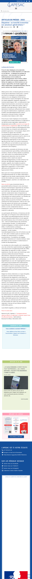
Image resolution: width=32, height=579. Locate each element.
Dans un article (6, 184)
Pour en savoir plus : (7, 310)
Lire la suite (24, 399)
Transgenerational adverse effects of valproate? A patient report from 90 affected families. (16, 315)
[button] (16, 8)
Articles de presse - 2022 (13, 20)
